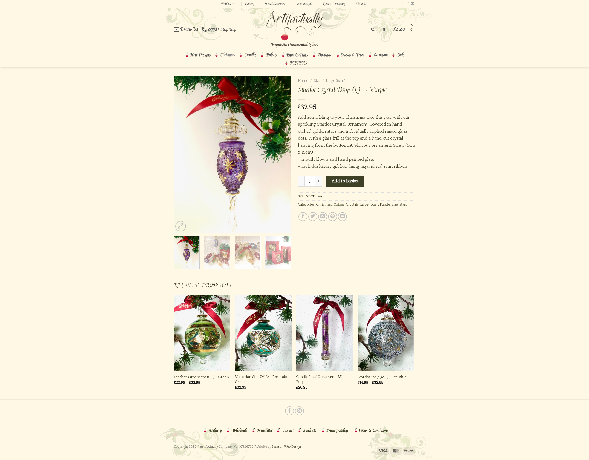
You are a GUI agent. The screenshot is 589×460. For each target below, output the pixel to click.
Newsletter (265, 430)
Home (303, 81)
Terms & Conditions (373, 430)
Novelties (324, 55)
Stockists (309, 430)
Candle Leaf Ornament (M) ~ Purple (320, 379)
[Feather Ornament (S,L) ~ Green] (202, 333)
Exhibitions (227, 4)
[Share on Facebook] (302, 216)
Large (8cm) (335, 81)
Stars (403, 204)
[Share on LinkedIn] (342, 216)
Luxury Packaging (334, 4)
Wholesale (239, 430)
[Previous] (182, 154)
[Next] (283, 154)
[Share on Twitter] (312, 216)
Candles (251, 55)
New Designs (200, 55)
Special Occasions (275, 4)
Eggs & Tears (297, 55)
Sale (401, 55)
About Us (361, 4)
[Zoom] (180, 226)
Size (317, 81)
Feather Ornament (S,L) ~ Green (201, 377)
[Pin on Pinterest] (332, 216)
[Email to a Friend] (322, 216)
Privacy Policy (337, 430)
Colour (339, 204)
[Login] (384, 29)
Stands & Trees (352, 55)
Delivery (249, 4)
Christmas (227, 55)
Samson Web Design (286, 447)
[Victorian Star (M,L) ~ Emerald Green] (263, 333)
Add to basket (345, 181)
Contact (288, 430)
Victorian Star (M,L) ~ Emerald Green (261, 379)
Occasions (381, 55)
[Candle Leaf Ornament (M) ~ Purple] (324, 333)
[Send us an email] (412, 4)
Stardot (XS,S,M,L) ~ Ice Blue (382, 377)
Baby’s (271, 55)
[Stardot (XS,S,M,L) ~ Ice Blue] (386, 333)
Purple (385, 204)
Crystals (352, 204)
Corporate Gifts (304, 4)
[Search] (373, 29)
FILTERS (298, 63)
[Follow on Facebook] (402, 4)
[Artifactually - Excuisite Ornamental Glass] (294, 29)
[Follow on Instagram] (407, 4)
